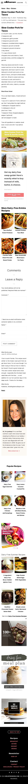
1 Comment (19, 22)
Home (3, 8)
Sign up (14, 756)
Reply (3, 390)
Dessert (14, 746)
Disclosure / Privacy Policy (14, 767)
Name (3, 325)
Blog (8, 8)
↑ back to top (14, 732)
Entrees (13, 8)
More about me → (14, 451)
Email (3, 333)
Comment (5, 295)
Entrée (14, 744)
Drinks (14, 748)
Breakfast (14, 741)
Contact (14, 764)
